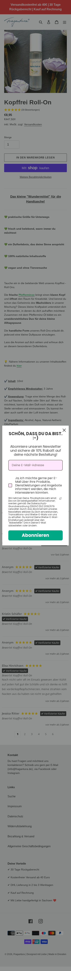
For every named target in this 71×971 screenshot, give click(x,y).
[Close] (64, 430)
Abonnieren (35, 535)
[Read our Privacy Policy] (60, 498)
